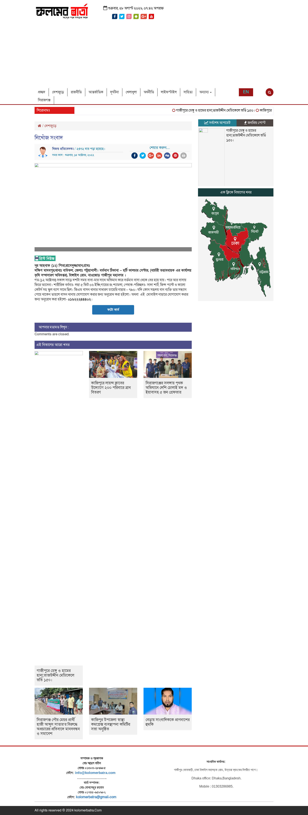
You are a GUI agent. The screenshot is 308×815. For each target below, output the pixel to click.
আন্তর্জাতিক (96, 92)
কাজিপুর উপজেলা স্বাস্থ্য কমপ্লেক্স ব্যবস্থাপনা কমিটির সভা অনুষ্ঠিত (110, 724)
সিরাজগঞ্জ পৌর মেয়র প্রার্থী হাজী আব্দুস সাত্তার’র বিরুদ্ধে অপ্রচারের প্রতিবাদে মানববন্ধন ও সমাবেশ (58, 726)
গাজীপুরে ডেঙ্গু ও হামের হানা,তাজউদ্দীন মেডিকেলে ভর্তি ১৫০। (207, 110)
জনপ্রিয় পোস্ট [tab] (256, 122)
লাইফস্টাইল (169, 92)
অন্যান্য (204, 92)
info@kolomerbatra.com (95, 773)
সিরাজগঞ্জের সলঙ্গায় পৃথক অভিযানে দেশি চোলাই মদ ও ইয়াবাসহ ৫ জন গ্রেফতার (166, 388)
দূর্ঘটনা (114, 92)
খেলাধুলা (131, 92)
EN (246, 92)
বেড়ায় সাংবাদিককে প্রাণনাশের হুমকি (168, 722)
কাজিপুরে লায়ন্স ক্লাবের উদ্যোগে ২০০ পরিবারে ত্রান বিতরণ (111, 388)
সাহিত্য (188, 92)
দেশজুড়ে (58, 92)
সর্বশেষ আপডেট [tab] (219, 122)
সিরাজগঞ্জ (44, 100)
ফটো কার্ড (113, 310)
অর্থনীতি (149, 92)
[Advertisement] (154, 56)
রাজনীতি (76, 92)
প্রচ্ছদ (41, 92)
